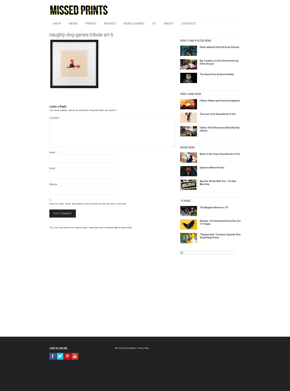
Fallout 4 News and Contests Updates (220, 100)
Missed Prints (78, 10)
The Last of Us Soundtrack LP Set (218, 114)
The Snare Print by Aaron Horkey (217, 74)
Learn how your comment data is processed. (110, 227)
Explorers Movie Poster (212, 167)
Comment (54, 118)
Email (52, 168)
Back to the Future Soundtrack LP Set (220, 153)
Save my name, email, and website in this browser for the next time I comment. (88, 203)
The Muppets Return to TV (214, 207)
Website (53, 184)
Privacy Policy (143, 348)
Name (53, 152)
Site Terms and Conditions (125, 348)
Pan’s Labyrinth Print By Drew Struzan (219, 47)
